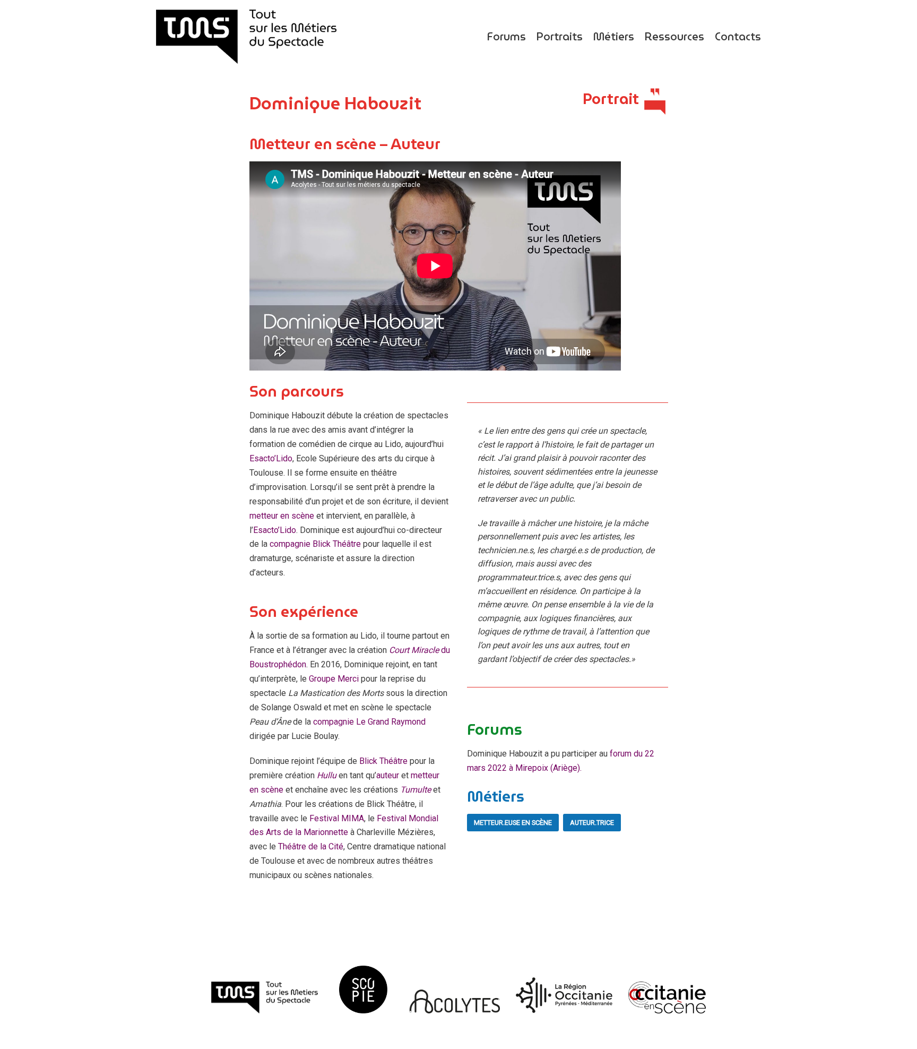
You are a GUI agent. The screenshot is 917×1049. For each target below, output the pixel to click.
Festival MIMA (336, 818)
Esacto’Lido (270, 458)
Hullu (326, 775)
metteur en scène (281, 516)
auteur (387, 775)
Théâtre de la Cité (310, 846)
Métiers (613, 36)
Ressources (674, 36)
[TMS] (246, 37)
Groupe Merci (334, 679)
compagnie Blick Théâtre (315, 544)
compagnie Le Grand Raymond (369, 722)
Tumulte (416, 790)
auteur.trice (592, 823)
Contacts (738, 36)
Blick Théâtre (383, 761)
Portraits (560, 36)
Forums (506, 36)
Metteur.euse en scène (513, 823)
